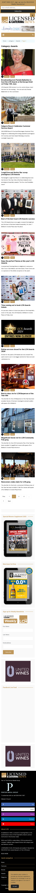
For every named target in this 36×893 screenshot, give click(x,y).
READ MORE (4, 853)
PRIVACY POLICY (6, 799)
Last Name (6, 635)
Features (3, 866)
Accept (15, 886)
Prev (4, 496)
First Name (6, 626)
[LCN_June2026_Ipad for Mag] (18, 586)
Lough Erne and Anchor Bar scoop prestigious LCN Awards (14, 173)
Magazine (4, 877)
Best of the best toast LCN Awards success (18, 219)
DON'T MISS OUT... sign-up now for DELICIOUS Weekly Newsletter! (18, 3)
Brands (3, 870)
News (12, 76)
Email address (7, 643)
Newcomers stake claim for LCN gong (15, 482)
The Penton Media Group (13, 780)
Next (9, 501)
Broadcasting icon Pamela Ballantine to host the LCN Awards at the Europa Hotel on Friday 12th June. (17, 82)
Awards (7, 76)
